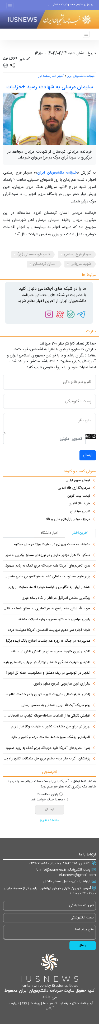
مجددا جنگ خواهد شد (47, 800)
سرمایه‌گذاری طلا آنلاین (74, 488)
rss (24, 1003)
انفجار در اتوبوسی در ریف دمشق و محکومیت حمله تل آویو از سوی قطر (46, 673)
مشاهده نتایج (49, 820)
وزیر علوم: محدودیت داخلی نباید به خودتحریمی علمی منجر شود (46, 576)
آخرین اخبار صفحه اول (51, 76)
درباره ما (13, 1003)
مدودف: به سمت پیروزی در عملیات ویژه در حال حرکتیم (52, 544)
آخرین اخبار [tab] (80, 533)
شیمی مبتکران (80, 511)
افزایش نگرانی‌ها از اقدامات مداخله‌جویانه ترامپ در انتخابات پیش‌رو (46, 716)
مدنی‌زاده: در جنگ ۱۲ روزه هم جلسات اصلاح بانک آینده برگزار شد (46, 641)
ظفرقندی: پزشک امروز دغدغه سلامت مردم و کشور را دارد (50, 737)
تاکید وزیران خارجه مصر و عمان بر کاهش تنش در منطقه (50, 651)
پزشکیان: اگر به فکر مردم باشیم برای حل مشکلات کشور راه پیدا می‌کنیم (46, 759)
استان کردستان (44, 264)
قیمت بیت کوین (78, 496)
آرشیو (50, 1008)
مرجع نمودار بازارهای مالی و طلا (68, 519)
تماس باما (49, 1003)
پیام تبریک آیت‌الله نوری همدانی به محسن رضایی (55, 705)
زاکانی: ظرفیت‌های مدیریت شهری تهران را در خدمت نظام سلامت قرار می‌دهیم (46, 694)
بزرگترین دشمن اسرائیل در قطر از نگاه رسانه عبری (56, 598)
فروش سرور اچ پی (77, 480)
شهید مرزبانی (80, 264)
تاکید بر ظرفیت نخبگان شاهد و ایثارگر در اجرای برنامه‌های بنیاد (46, 662)
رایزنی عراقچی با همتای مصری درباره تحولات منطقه (54, 619)
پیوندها (34, 1003)
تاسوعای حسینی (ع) (33, 254)
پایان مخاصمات (47, 794)
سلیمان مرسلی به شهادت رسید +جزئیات (49, 87)
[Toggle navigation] (9, 5)
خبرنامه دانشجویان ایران (81, 76)
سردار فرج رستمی (77, 254)
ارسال (87, 455)
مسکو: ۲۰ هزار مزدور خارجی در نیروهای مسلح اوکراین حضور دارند (46, 555)
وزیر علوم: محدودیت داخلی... (68, 4)
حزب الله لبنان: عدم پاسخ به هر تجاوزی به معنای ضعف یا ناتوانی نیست (46, 608)
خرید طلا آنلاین (79, 503)
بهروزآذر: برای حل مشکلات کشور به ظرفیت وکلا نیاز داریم (50, 727)
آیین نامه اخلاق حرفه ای (76, 1003)
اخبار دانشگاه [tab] (49, 533)
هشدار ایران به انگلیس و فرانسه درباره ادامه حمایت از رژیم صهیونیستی (46, 587)
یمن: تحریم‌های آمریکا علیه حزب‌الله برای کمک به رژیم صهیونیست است (46, 566)
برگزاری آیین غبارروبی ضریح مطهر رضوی (62, 684)
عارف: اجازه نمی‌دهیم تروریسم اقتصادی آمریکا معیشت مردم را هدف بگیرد (46, 630)
